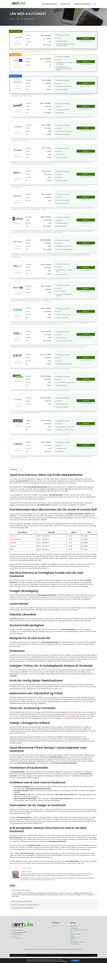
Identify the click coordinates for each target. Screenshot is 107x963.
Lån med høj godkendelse (82, 4)
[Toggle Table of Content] (19, 469)
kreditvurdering (58, 597)
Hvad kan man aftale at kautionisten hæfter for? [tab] (26, 904)
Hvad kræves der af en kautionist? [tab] (22, 901)
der (66, 487)
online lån (45, 670)
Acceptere (75, 960)
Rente (72, 940)
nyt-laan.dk (24, 955)
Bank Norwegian (15, 539)
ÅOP (66, 514)
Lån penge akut (65, 4)
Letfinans (13, 546)
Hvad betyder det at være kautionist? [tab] (23, 908)
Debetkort (73, 938)
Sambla (13, 543)
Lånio (12, 549)
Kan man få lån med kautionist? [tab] (21, 890)
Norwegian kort (75, 934)
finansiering (14, 489)
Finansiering (74, 944)
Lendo (12, 536)
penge (30, 580)
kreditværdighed (51, 629)
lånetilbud (59, 739)
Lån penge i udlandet (77, 942)
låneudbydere (40, 554)
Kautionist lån (15, 619)
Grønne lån (74, 928)
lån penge (55, 763)
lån (17, 481)
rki (25, 487)
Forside (12, 19)
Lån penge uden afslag (49, 4)
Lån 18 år (73, 926)
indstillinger (64, 961)
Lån (18, 19)
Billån (72, 936)
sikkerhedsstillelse (70, 714)
